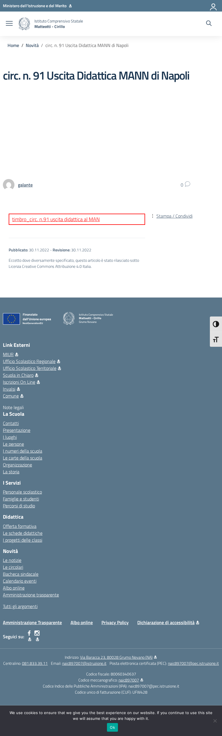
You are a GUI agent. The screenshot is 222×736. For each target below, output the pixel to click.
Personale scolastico (22, 491)
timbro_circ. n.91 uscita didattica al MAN (56, 219)
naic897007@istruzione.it (84, 663)
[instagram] (37, 636)
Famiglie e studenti (21, 498)
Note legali (13, 407)
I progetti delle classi (22, 540)
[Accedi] (213, 6)
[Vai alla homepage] (24, 23)
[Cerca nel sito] (208, 24)
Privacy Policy (115, 622)
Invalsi (9, 388)
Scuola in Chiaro (18, 375)
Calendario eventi (19, 580)
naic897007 (129, 680)
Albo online (14, 587)
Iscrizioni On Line (19, 382)
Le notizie (12, 560)
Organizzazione (17, 464)
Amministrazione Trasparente (32, 622)
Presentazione (16, 430)
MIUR (8, 354)
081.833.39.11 (35, 663)
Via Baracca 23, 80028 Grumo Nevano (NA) (116, 657)
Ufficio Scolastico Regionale (29, 361)
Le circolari (13, 567)
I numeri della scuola (22, 450)
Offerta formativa (19, 526)
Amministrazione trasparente (31, 594)
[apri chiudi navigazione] (9, 23)
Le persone (13, 444)
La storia (11, 471)
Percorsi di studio (19, 505)
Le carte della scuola (22, 457)
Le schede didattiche (22, 533)
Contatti (11, 423)
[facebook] (29, 636)
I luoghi (10, 437)
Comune (11, 395)
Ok (112, 727)
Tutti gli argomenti (20, 606)
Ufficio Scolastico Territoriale (29, 368)
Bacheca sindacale (20, 574)
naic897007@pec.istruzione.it (193, 663)
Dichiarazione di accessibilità (166, 622)
